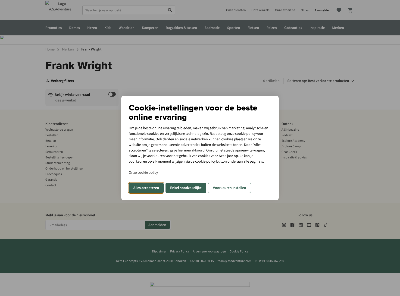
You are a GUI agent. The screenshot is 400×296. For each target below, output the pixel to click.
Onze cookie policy (143, 172)
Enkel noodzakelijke (186, 187)
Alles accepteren (146, 187)
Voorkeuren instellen (229, 187)
